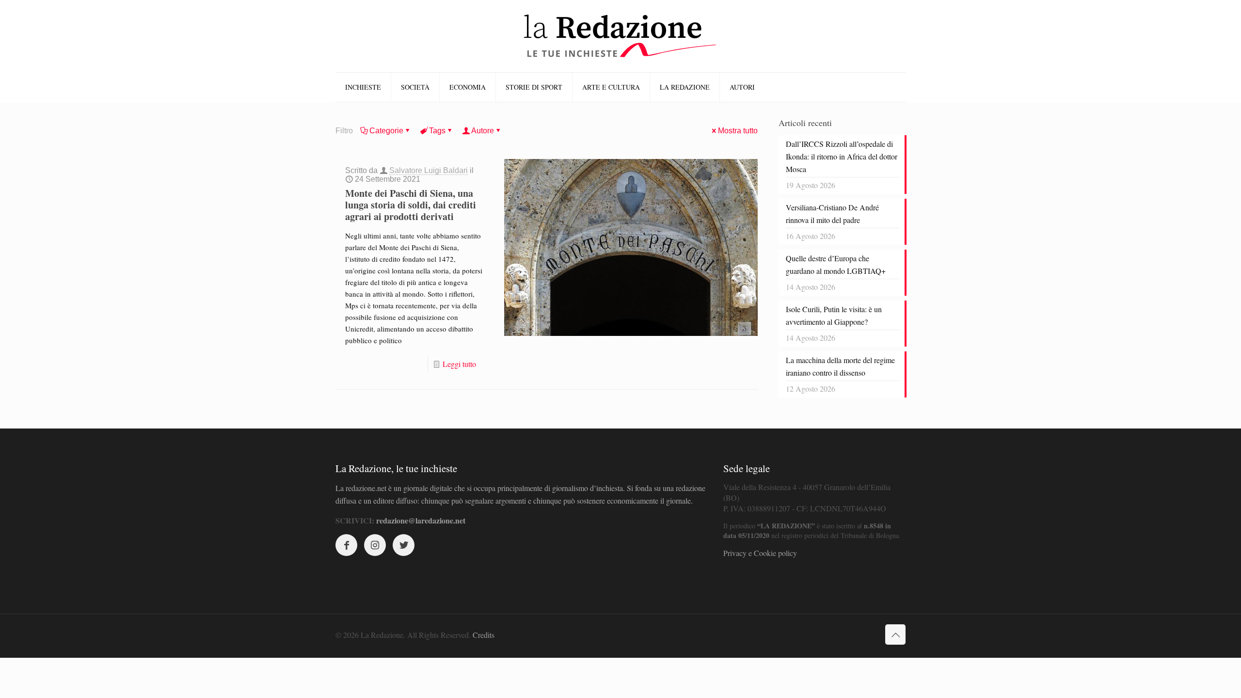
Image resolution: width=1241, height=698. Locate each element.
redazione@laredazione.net (420, 520)
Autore (482, 131)
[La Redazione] (620, 36)
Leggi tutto (459, 364)
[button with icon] (346, 545)
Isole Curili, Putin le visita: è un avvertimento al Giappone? (834, 315)
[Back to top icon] (895, 634)
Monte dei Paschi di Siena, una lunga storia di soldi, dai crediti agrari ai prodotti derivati (410, 204)
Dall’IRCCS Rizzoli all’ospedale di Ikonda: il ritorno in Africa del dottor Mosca (841, 156)
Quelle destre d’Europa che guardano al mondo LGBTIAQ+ (836, 264)
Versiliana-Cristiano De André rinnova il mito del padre (832, 213)
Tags (437, 131)
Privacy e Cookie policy (760, 553)
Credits (483, 635)
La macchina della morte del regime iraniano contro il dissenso (840, 366)
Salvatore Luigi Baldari (428, 170)
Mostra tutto (738, 131)
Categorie (386, 131)
